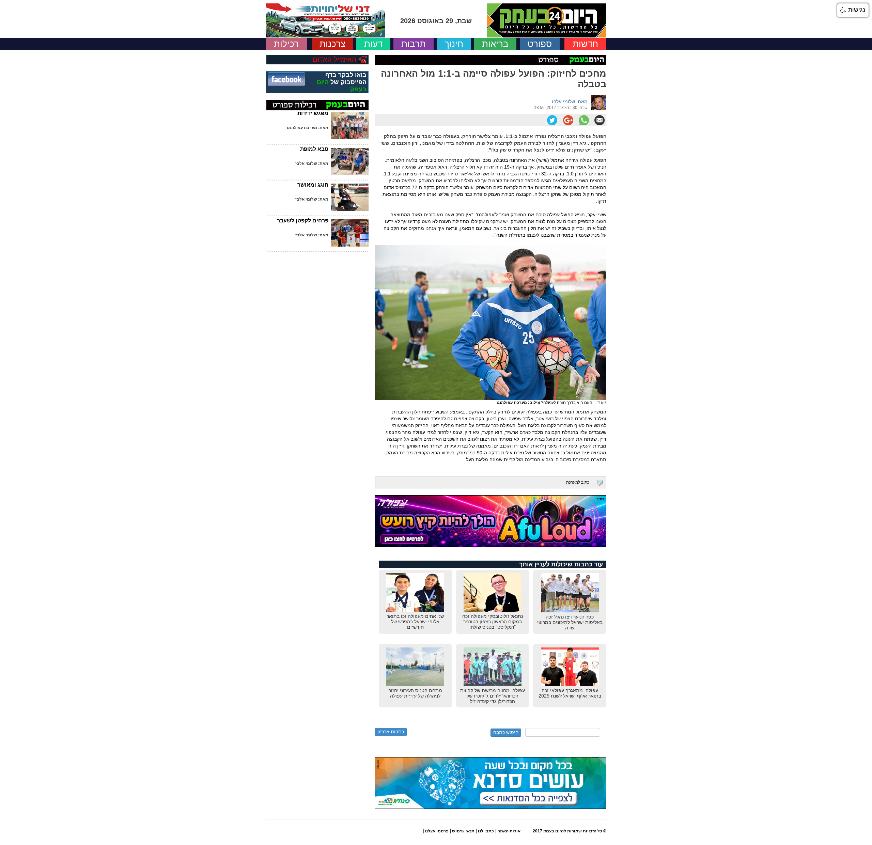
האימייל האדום (334, 59)
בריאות (495, 44)
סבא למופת (314, 149)
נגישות (855, 9)
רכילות (286, 44)
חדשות (585, 44)
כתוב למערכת (577, 482)
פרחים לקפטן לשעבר (302, 220)
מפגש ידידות (312, 113)
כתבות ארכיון (390, 731)
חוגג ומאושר (312, 185)
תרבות (413, 44)
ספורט (540, 44)
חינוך (454, 44)
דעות (373, 44)
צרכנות (332, 44)
